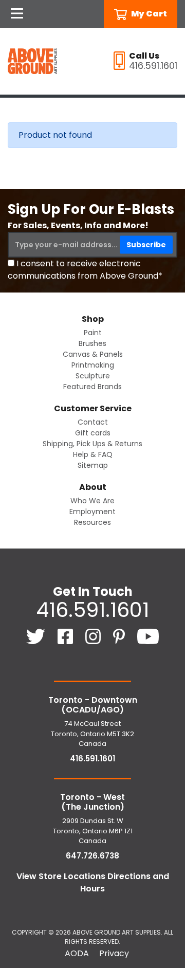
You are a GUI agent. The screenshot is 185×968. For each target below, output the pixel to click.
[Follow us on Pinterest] (120, 636)
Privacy (114, 953)
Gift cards (92, 433)
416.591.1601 (92, 609)
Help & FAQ (93, 454)
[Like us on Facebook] (66, 636)
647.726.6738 (92, 855)
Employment (92, 511)
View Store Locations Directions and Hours (92, 882)
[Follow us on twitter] (36, 636)
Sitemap (93, 465)
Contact (93, 422)
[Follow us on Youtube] (148, 636)
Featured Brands (92, 386)
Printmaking (92, 365)
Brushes (92, 343)
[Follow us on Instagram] (94, 636)
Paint (93, 332)
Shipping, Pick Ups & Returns (92, 444)
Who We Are (92, 501)
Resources (92, 522)
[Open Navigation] (17, 14)
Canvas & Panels (93, 354)
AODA (77, 953)
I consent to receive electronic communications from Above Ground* (85, 270)
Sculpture (93, 376)
